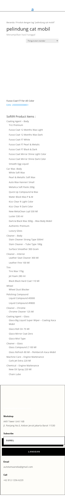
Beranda (10, 22)
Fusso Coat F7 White (19, 139)
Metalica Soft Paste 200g (22, 187)
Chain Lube (15, 374)
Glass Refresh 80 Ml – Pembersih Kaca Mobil (32, 352)
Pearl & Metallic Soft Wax (22, 177)
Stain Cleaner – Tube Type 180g (25, 244)
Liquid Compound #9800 (22, 303)
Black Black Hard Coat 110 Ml (24, 280)
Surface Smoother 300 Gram (24, 249)
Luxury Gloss (15, 230)
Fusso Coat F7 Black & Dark (23, 149)
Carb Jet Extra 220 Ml (20, 360)
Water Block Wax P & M (21, 196)
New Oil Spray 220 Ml (20, 369)
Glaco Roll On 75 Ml (19, 328)
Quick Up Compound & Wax (23, 191)
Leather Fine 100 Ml (19, 262)
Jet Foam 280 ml (17, 276)
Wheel (9, 285)
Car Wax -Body (14, 168)
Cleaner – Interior (15, 253)
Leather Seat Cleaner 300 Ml (24, 257)
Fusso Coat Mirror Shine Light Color (27, 154)
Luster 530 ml (16, 216)
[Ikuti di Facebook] (27, 397)
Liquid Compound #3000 (22, 298)
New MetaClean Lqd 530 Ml (23, 211)
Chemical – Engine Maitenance (22, 365)
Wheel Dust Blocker (19, 289)
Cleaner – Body (14, 235)
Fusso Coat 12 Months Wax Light (26, 129)
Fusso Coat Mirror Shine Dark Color (27, 158)
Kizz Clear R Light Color (21, 201)
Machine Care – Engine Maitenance (25, 356)
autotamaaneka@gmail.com (18, 466)
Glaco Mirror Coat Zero (21, 333)
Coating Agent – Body (17, 121)
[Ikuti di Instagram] (34, 397)
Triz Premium (16, 125)
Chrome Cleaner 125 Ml (21, 311)
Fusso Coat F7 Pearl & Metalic (24, 144)
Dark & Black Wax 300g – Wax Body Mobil (30, 220)
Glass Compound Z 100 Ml (22, 347)
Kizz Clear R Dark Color (21, 206)
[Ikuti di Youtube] (40, 397)
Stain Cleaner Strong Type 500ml (26, 239)
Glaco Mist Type (17, 338)
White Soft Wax (17, 172)
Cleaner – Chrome (15, 307)
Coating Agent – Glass (17, 316)
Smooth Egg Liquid (19, 163)
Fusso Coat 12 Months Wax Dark (26, 134)
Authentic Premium (19, 225)
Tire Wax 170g (16, 271)
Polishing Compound (17, 294)
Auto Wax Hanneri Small (21, 182)
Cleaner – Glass (14, 343)
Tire (8, 267)
